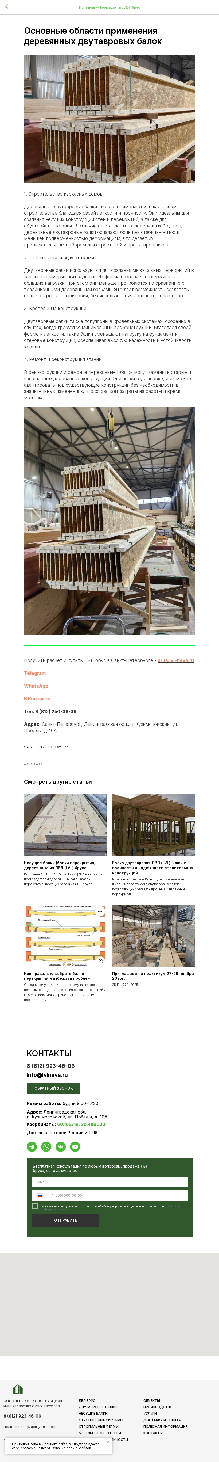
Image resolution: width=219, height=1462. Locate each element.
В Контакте (37, 698)
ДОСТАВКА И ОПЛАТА (162, 1420)
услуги (150, 1413)
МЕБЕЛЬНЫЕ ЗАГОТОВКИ (100, 1433)
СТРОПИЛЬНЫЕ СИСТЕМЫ (101, 1420)
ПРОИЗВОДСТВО (158, 1407)
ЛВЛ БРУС (87, 1401)
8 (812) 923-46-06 (51, 1066)
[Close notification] (108, 1442)
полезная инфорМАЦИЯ (165, 1427)
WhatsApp (36, 686)
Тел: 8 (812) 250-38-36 (50, 711)
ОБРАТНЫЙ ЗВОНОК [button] (53, 1088)
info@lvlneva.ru (47, 1075)
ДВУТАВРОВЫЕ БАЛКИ (98, 1407)
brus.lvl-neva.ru (176, 660)
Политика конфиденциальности (29, 1427)
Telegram (35, 673)
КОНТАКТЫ (153, 1433)
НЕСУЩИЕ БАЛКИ (93, 1413)
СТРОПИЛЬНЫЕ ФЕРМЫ (99, 1427)
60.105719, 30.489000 (81, 1124)
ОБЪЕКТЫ (151, 1401)
